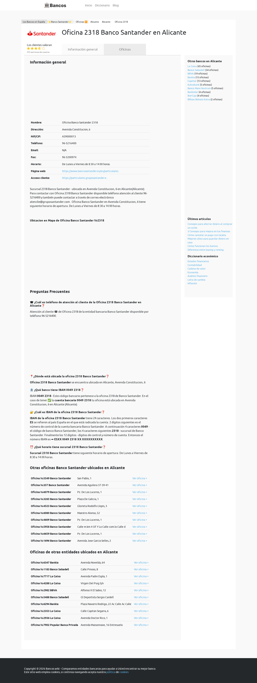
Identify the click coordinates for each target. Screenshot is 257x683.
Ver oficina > (139, 478)
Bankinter (193, 91)
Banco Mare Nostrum (199, 88)
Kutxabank (193, 84)
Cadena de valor (197, 268)
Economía (193, 272)
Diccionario (102, 5)
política (110, 672)
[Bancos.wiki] (55, 5)
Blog (116, 5)
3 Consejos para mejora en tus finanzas (209, 231)
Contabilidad (195, 264)
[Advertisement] (90, 92)
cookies (123, 672)
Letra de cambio (196, 279)
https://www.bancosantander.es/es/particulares (90, 171)
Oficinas (125, 49)
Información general (83, 49)
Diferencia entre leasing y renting (206, 249)
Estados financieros (198, 261)
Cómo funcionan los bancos (203, 245)
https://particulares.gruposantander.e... (85, 177)
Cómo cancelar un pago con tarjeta (207, 235)
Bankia (191, 77)
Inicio (88, 5)
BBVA (191, 73)
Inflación (192, 283)
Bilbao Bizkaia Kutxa (199, 99)
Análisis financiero (198, 275)
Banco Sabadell (196, 69)
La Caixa (192, 66)
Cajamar (192, 80)
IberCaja (192, 95)
